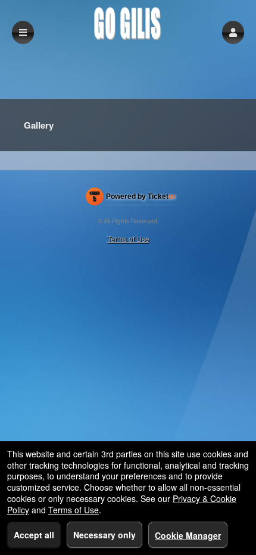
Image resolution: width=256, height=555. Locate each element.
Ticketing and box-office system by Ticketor (131, 198)
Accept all (34, 535)
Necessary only (104, 535)
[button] (233, 32)
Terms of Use (128, 238)
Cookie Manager (188, 535)
